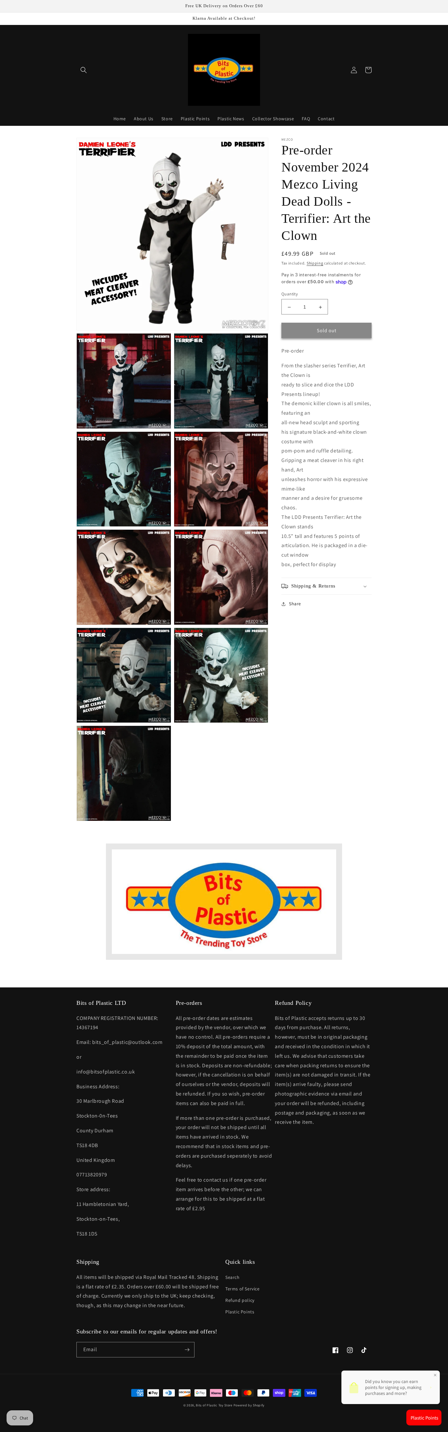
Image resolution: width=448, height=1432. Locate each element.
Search (232, 1277)
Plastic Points (239, 1312)
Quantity (289, 294)
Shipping (315, 263)
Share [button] (295, 604)
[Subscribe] (187, 1349)
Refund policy (240, 1300)
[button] (83, 70)
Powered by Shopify (249, 1405)
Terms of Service (242, 1289)
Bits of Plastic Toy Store (214, 1405)
